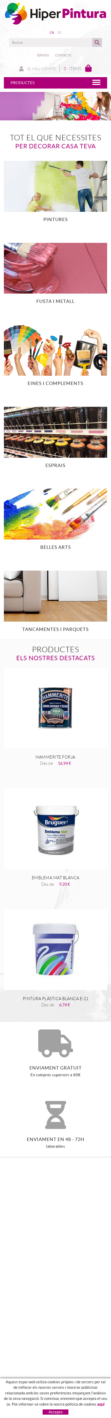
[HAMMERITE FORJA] (55, 707)
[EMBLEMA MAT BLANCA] (55, 828)
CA (52, 32)
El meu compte (41, 69)
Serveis (43, 55)
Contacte (63, 55)
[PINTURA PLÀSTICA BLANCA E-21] (55, 949)
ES (59, 32)
